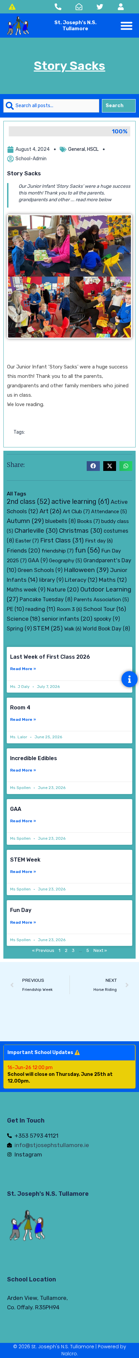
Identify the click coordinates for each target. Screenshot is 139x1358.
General (76, 149)
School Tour (104, 609)
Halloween (86, 570)
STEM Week (25, 860)
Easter (27, 540)
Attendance (109, 512)
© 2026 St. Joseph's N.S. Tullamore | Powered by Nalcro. (69, 1350)
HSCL (93, 149)
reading (40, 609)
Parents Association (101, 600)
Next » (100, 950)
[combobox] (51, 106)
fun (87, 550)
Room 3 (69, 609)
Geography (65, 561)
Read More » (23, 668)
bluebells (60, 521)
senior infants (66, 618)
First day (99, 541)
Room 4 (20, 707)
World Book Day (106, 628)
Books (88, 521)
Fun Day (20, 910)
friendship (57, 550)
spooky (107, 619)
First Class (62, 540)
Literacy (81, 579)
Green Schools (40, 570)
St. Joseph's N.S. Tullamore (48, 1193)
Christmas (80, 530)
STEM (48, 628)
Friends (23, 550)
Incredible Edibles (33, 758)
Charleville (36, 530)
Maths (113, 579)
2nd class (28, 502)
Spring (19, 628)
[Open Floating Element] (129, 679)
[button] (126, 25)
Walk (72, 629)
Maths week (26, 589)
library (51, 580)
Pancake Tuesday (46, 599)
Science (23, 618)
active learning (80, 501)
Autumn (25, 521)
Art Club (76, 511)
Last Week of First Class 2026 (50, 657)
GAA (38, 560)
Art (50, 511)
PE (15, 609)
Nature (63, 589)
